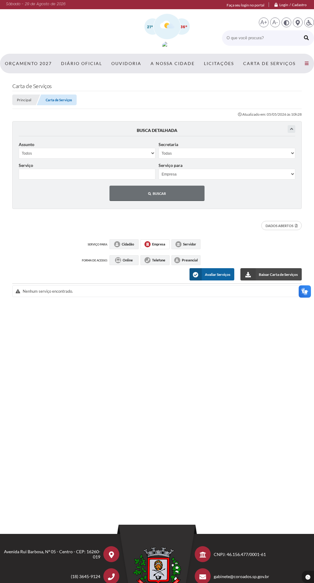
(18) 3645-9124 (85, 576)
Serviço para (170, 165)
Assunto (26, 144)
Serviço (26, 165)
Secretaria (168, 144)
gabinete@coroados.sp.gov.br (241, 576)
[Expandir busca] (291, 129)
